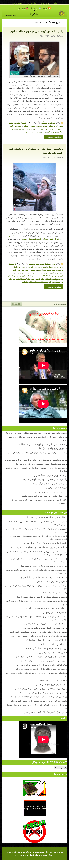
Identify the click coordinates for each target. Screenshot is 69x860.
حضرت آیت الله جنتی (41, 272)
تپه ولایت (16, 269)
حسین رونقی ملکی (48, 128)
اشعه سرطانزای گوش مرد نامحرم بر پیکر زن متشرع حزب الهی (39, 635)
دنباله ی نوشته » (53, 136)
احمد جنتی (22, 266)
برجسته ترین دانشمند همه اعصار (50, 269)
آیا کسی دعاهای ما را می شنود (53, 680)
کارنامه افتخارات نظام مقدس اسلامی (36, 281)
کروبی (19, 128)
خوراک (45, 8)
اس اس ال (34, 8)
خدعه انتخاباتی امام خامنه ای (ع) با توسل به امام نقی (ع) (42, 664)
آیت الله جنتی (32, 266)
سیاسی (51, 122)
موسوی (44, 131)
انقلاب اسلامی (41, 125)
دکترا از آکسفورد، (44, 275)
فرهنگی (44, 122)
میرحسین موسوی (33, 131)
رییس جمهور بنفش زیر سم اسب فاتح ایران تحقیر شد (43, 660)
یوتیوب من (22, 8)
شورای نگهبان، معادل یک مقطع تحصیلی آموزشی (35, 277)
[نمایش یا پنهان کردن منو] (63, 22)
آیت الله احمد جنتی (45, 266)
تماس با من (32, 3)
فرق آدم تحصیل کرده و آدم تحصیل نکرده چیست (46, 648)
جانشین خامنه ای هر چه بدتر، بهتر (52, 652)
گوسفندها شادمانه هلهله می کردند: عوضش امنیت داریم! (42, 596)
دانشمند (18, 272)
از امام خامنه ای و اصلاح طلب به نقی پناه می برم (45, 627)
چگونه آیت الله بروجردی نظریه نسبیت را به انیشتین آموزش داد (39, 700)
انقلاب (50, 125)
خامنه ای (37, 128)
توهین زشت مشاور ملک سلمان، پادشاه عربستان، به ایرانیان (40, 668)
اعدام (56, 125)
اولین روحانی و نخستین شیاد (54, 592)
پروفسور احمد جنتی (29, 269)
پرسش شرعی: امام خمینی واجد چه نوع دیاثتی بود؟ (44, 623)
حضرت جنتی (27, 272)
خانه (55, 3)
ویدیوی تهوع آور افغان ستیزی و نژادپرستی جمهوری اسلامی (41, 688)
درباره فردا (45, 3)
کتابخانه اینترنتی (17, 3)
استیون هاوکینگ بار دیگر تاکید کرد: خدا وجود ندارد (45, 712)
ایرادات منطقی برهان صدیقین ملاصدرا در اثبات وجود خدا (42, 577)
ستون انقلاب (31, 275)
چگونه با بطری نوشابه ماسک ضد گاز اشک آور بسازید (43, 543)
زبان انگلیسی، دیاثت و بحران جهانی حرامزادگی (46, 639)
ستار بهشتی (28, 128)
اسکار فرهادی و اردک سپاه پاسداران (51, 581)
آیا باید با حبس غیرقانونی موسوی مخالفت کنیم (36, 31)
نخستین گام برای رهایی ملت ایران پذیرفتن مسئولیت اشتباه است (38, 631)
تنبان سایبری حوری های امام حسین (51, 684)
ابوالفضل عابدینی (20, 122)
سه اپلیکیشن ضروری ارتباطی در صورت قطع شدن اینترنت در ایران (37, 547)
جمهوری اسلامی (29, 125)
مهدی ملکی (52, 131)
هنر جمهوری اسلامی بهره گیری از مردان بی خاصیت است (41, 692)
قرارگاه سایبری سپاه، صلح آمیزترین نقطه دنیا (47, 517)
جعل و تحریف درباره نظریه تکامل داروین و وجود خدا (44, 565)
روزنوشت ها (50, 263)
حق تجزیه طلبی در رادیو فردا (54, 612)
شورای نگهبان (19, 275)
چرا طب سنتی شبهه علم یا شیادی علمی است (46, 608)
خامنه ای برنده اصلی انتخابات (54, 644)
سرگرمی (40, 263)
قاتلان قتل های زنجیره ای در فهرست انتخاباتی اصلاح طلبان (41, 656)
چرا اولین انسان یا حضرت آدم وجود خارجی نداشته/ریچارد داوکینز (38, 696)
